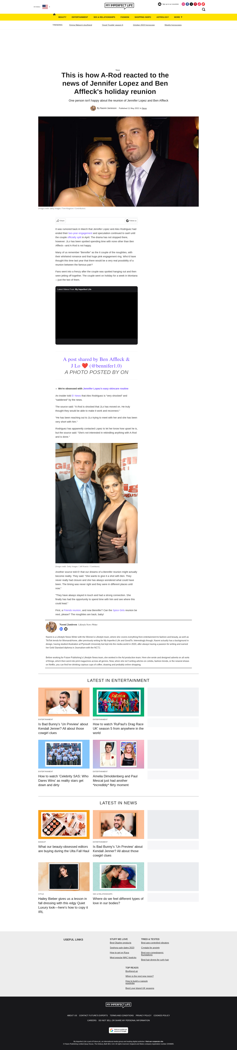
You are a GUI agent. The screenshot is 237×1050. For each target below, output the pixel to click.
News (118, 70)
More (177, 17)
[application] (96, 315)
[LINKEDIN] (62, 629)
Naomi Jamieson (108, 108)
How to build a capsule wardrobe (136, 982)
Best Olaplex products (120, 943)
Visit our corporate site (154, 1041)
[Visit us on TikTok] (199, 4)
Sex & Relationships (104, 17)
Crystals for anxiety (150, 948)
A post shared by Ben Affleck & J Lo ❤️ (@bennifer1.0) (96, 362)
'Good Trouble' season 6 (112, 25)
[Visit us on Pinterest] (195, 4)
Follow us (132, 221)
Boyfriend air (131, 971)
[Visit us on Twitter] (191, 4)
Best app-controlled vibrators (155, 943)
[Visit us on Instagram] (183, 4)
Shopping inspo (143, 17)
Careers (91, 1020)
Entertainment (80, 17)
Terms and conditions (122, 1015)
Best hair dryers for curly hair (155, 960)
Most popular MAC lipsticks (123, 957)
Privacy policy (143, 1015)
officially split (74, 237)
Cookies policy (162, 1015)
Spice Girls (119, 610)
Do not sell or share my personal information (124, 1020)
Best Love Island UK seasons (139, 988)
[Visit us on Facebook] (187, 4)
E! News (76, 395)
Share (62, 221)
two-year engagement (80, 233)
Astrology (162, 17)
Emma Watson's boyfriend (80, 25)
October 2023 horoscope (144, 25)
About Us (72, 1015)
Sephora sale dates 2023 (122, 948)
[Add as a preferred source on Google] (118, 1030)
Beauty (62, 17)
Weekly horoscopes (173, 25)
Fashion (125, 17)
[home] (54, 17)
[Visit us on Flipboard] (203, 4)
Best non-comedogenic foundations (152, 953)
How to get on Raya (119, 952)
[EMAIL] (66, 629)
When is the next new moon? (139, 976)
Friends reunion (72, 610)
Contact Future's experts (93, 1015)
